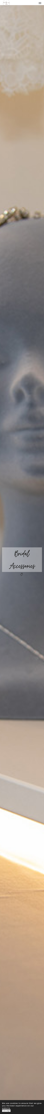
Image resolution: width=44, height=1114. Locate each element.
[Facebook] (33, 3)
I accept (6, 1110)
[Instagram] (36, 3)
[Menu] (40, 3)
